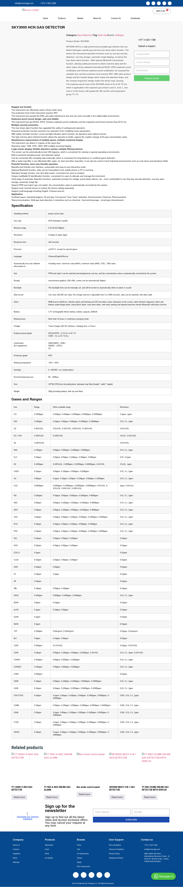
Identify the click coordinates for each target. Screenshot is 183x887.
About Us (97, 18)
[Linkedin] (148, 3)
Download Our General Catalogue (27, 817)
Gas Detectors (85, 35)
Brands (80, 18)
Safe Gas (103, 35)
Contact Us (116, 18)
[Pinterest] (170, 3)
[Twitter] (164, 3)
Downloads (135, 18)
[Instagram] (153, 3)
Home (45, 18)
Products (62, 18)
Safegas (119, 35)
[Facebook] (159, 3)
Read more (19, 797)
